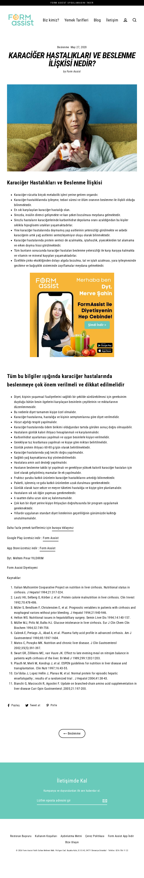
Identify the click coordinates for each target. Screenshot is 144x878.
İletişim (112, 20)
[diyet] (72, 356)
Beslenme (63, 47)
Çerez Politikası (94, 836)
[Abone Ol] (104, 801)
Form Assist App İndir (121, 836)
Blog (97, 20)
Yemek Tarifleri (76, 20)
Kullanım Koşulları (46, 836)
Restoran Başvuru (20, 836)
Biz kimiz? (51, 20)
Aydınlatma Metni (71, 836)
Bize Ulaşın (72, 842)
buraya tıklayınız (63, 528)
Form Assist (50, 538)
